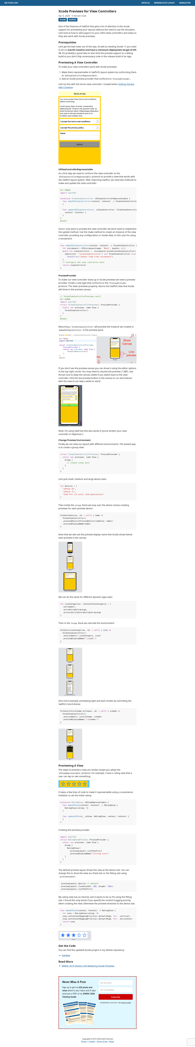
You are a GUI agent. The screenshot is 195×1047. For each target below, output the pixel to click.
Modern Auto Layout (164, 3)
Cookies (92, 1041)
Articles (146, 3)
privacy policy (126, 1002)
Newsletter (184, 3)
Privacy (84, 1041)
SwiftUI (72, 19)
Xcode (63, 19)
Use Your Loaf (11, 3)
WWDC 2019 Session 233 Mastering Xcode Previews (88, 965)
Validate (66, 955)
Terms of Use (102, 1041)
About (111, 1041)
